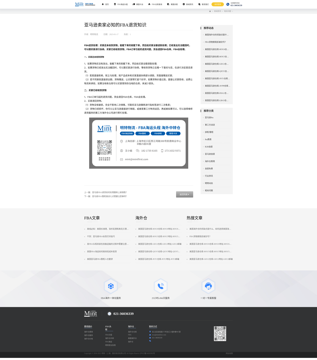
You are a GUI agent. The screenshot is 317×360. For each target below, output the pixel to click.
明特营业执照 (110, 345)
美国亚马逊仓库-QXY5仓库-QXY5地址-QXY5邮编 (160, 251)
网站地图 (229, 353)
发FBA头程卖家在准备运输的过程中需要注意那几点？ (108, 244)
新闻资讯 (189, 4)
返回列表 (185, 194)
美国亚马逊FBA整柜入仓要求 (100, 259)
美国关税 (174, 4)
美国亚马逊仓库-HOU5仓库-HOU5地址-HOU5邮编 (160, 236)
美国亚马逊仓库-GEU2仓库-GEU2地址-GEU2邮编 (159, 244)
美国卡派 (139, 4)
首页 (107, 4)
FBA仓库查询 (157, 4)
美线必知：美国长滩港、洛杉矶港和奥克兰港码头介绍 (108, 229)
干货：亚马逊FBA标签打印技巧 (101, 236)
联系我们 (205, 4)
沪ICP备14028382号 (147, 353)
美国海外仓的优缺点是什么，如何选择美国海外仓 (211, 229)
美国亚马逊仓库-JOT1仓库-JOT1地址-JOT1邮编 (158, 259)
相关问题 (227, 11)
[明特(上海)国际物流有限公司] (210, 11)
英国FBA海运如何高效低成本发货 (102, 251)
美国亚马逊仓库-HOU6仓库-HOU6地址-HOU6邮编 (160, 229)
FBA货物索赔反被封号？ (200, 236)
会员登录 (217, 4)
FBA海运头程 (122, 4)
